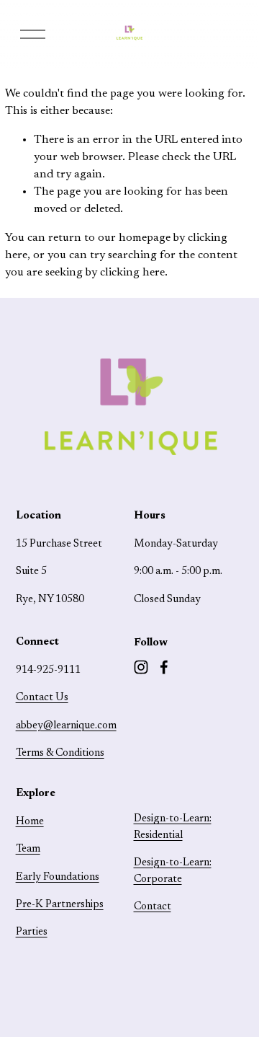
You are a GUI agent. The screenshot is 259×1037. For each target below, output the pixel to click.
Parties (31, 932)
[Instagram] (141, 667)
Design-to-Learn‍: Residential (173, 826)
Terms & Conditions (60, 753)
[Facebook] (164, 667)
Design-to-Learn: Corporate (173, 870)
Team (28, 849)
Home (30, 821)
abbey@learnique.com (66, 725)
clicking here (132, 272)
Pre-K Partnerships (60, 904)
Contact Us (42, 697)
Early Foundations (57, 877)
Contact (152, 906)
